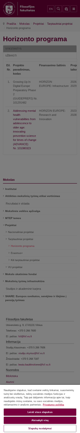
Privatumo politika (53, 404)
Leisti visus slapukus (40, 412)
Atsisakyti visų (40, 420)
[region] (40, 408)
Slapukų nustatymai (40, 428)
